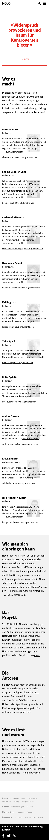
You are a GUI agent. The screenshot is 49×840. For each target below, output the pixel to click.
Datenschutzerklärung (32, 826)
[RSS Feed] (14, 836)
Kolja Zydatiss (10, 377)
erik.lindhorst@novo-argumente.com (19, 483)
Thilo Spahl (8, 341)
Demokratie (32, 798)
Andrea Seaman (11, 416)
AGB (17, 826)
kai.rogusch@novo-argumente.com (18, 327)
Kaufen (30, 807)
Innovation (6, 801)
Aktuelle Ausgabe (18, 807)
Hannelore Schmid (12, 263)
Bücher (5, 806)
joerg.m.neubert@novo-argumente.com (20, 522)
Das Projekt (38, 818)
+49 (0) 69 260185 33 (13, 594)
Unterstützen (8, 812)
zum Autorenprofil (14, 151)
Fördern (30, 812)
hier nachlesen (32, 772)
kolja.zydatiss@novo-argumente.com (19, 401)
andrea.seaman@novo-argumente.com (20, 444)
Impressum (7, 826)
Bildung (16, 801)
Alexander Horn (11, 129)
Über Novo (7, 817)
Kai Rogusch (9, 302)
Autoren (28, 818)
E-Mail (13, 590)
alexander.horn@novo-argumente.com (19, 157)
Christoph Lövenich (13, 217)
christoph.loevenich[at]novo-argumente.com (22, 248)
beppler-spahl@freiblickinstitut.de (18, 203)
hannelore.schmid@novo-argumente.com (21, 287)
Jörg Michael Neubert (14, 497)
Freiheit (16, 798)
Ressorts (6, 798)
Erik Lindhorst (10, 458)
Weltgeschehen (28, 801)
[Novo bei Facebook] (9, 836)
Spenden (20, 812)
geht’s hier (25, 712)
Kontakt (6, 829)
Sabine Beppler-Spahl (14, 171)
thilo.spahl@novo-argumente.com (17, 362)
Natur (23, 798)
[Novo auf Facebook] (3, 836)
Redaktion (18, 818)
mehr (26, 58)
